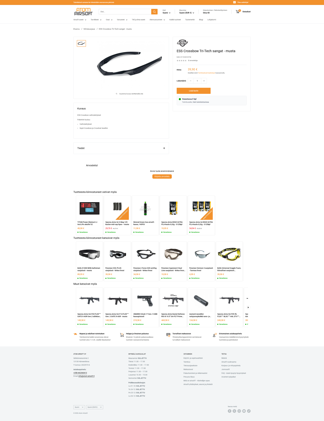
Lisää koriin (193, 91)
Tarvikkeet (95, 20)
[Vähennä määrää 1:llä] (190, 80)
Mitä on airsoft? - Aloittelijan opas (197, 381)
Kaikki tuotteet (175, 20)
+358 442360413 (80, 373)
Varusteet (121, 20)
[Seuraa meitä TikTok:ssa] (249, 411)
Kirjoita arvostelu (162, 176)
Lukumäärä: (181, 81)
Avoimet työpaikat (228, 377)
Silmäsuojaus (89, 29)
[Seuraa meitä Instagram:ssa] (239, 411)
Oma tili (206, 13)
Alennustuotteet (156, 20)
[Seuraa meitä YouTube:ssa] (244, 411)
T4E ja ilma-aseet (138, 20)
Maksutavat (188, 369)
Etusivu (76, 29)
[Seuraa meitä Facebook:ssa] (229, 411)
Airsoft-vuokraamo (228, 362)
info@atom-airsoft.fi (86, 376)
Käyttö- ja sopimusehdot (193, 358)
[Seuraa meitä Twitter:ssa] (234, 411)
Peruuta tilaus (189, 377)
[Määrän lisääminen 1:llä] (204, 80)
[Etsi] (154, 11)
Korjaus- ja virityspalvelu (230, 366)
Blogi (201, 20)
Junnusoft (225, 369)
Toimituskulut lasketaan (206, 73)
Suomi (77, 407)
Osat (108, 20)
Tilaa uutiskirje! (242, 2)
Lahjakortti (211, 20)
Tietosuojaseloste (190, 366)
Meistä (224, 358)
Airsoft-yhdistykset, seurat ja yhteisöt (198, 384)
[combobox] (125, 11)
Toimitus (187, 362)
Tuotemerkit (190, 20)
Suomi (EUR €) (92, 407)
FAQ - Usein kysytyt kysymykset (233, 373)
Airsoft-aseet (78, 20)
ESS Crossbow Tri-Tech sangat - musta (115, 29)
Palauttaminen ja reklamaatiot (195, 373)
